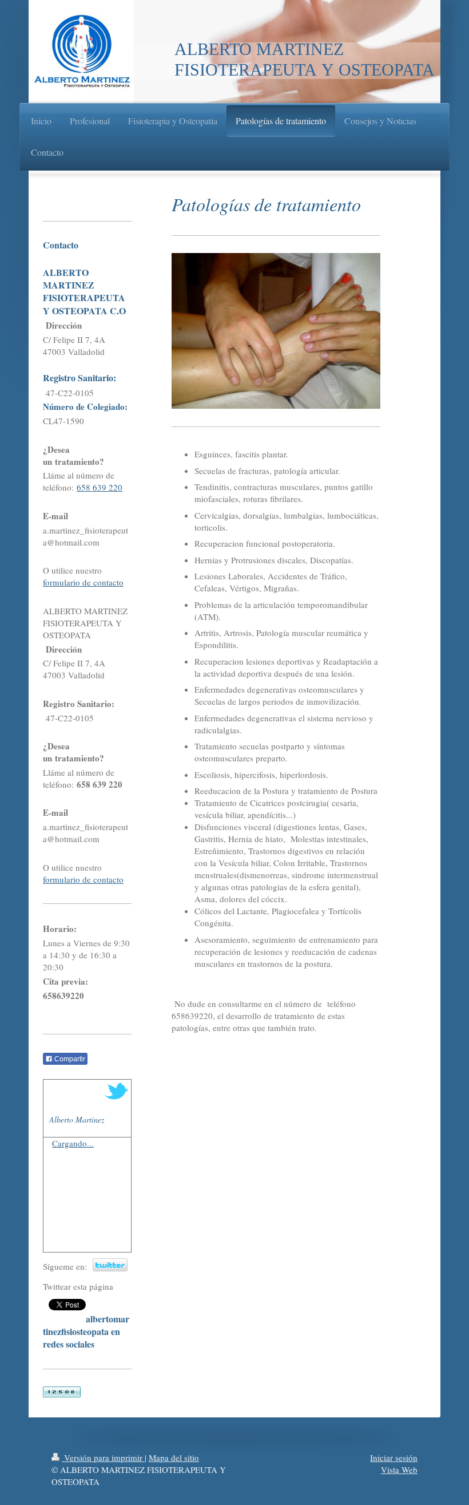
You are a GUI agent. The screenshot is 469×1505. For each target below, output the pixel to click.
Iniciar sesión (394, 1457)
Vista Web (399, 1469)
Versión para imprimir (103, 1457)
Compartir (69, 1059)
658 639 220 (99, 487)
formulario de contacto (83, 582)
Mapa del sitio (174, 1457)
